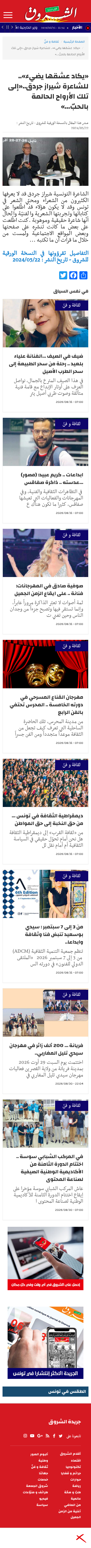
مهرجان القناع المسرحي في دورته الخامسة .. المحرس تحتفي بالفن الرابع (46, 704)
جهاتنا (43, 1473)
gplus (39, 1436)
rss (47, 1436)
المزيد (8, 15)
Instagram (25, 1436)
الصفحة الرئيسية (74, 41)
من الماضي (72, 1505)
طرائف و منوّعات (35, 1492)
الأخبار (77, 27)
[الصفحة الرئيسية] (50, 11)
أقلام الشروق (70, 1454)
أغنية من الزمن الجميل (69, 1514)
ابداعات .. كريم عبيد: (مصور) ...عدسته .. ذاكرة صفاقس (52, 478)
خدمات (43, 1480)
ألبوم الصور (39, 1454)
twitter (61, 1436)
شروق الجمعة (37, 1486)
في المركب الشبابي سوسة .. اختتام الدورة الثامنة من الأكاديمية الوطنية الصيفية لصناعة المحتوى (49, 1168)
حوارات (75, 1480)
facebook (54, 1436)
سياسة (42, 1505)
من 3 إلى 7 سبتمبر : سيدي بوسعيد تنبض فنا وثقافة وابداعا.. (54, 934)
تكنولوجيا (73, 1467)
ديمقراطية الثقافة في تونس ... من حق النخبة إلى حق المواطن (47, 819)
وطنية (43, 1461)
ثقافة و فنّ (51, 41)
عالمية (76, 1499)
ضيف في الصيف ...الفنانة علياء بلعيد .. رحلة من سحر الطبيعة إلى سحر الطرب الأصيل (46, 363)
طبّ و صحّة (72, 1492)
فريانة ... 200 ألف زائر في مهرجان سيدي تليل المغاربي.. (46, 1049)
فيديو (43, 1499)
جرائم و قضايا (71, 1473)
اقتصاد (76, 1461)
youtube (32, 1436)
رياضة (76, 1486)
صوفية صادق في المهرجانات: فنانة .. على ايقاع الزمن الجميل (48, 589)
